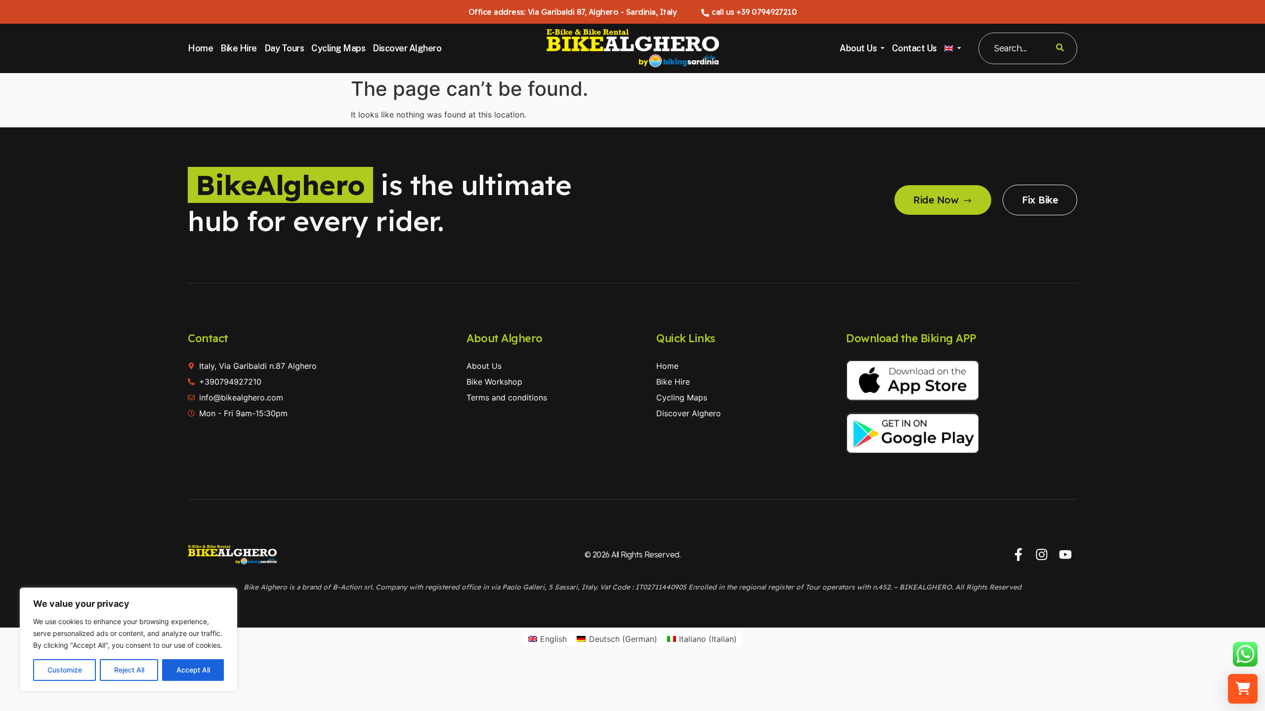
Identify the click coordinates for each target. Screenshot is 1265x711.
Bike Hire (238, 48)
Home (200, 48)
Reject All (129, 670)
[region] (128, 639)
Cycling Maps (338, 48)
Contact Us (914, 48)
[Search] (1060, 48)
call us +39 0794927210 (754, 12)
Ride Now (935, 200)
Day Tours (284, 48)
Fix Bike (1040, 200)
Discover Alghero (407, 48)
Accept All (193, 670)
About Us (858, 48)
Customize (64, 670)
